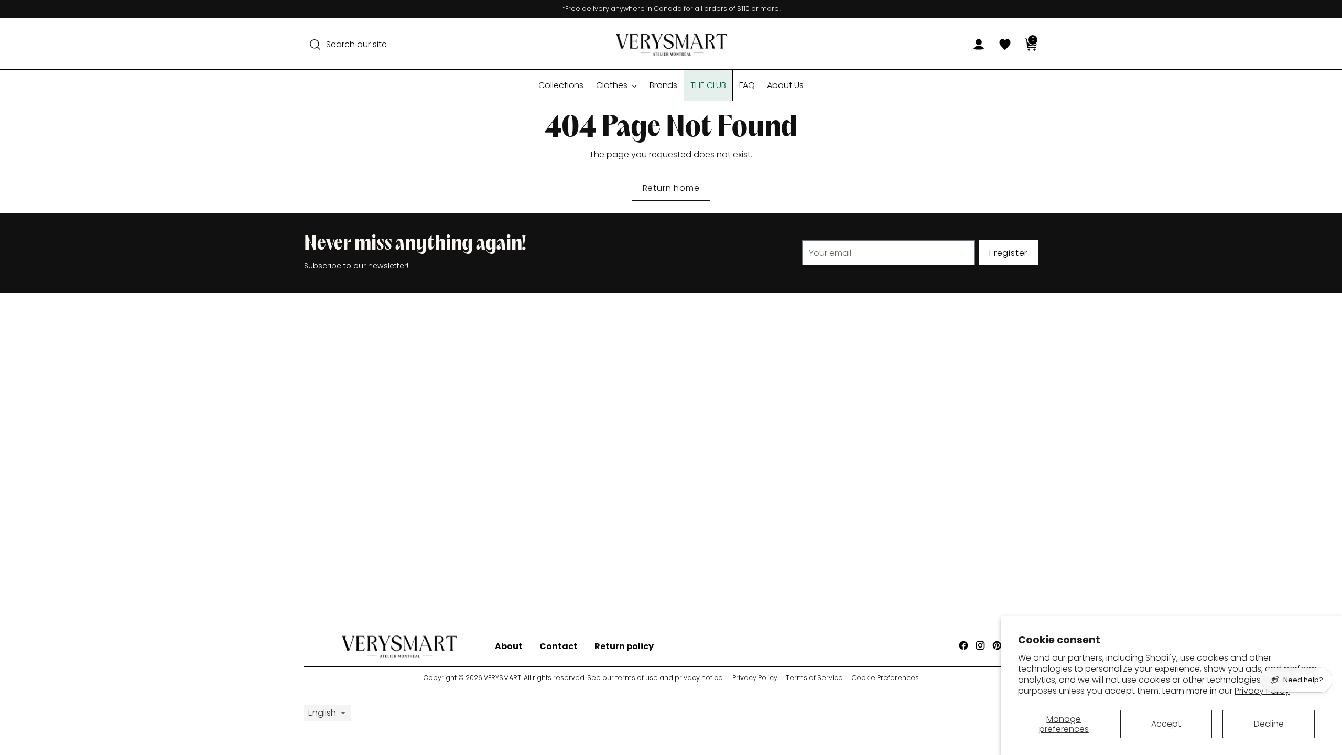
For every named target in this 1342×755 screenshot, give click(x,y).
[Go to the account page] (975, 45)
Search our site (356, 44)
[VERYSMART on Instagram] (981, 647)
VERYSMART (502, 677)
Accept (1166, 724)
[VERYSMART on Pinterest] (998, 647)
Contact (558, 646)
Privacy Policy (754, 677)
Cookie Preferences (885, 677)
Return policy (624, 646)
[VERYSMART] (671, 44)
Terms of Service (814, 677)
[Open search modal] (315, 44)
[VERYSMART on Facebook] (964, 647)
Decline (1269, 724)
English (322, 713)
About (509, 646)
